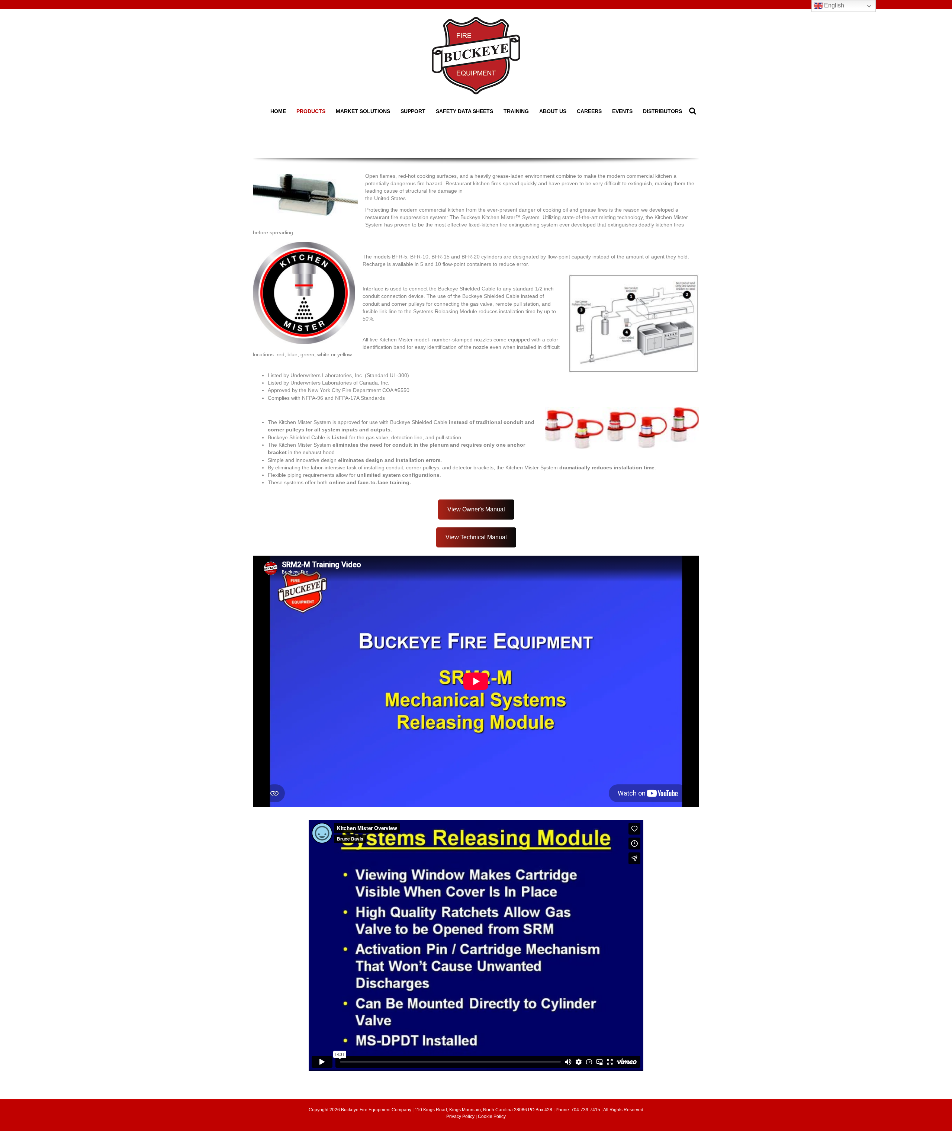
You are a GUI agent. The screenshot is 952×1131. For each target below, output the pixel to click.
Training (516, 111)
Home (278, 111)
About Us (552, 111)
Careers (589, 111)
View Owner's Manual (476, 509)
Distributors (662, 111)
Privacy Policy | (462, 1116)
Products (310, 111)
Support (413, 111)
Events (622, 111)
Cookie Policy (492, 1116)
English (833, 5)
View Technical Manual (476, 537)
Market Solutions (363, 111)
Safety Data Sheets (464, 111)
